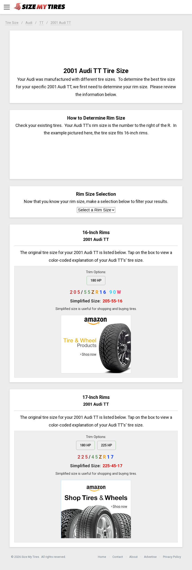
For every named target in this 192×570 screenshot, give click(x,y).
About (133, 557)
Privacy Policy (172, 557)
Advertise (150, 557)
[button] (7, 7)
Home (102, 557)
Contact (117, 557)
